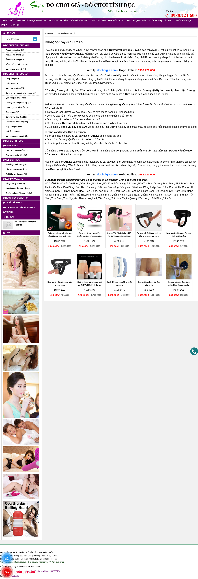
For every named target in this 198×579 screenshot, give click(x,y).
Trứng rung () (12, 112)
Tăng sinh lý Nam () (15, 184)
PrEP (4, 25)
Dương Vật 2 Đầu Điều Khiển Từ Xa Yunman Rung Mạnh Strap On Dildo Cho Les (119, 236)
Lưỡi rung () (11, 83)
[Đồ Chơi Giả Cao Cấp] (16, 9)
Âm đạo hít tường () (15, 55)
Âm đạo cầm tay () (14, 50)
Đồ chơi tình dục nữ (55, 20)
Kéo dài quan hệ (136, 20)
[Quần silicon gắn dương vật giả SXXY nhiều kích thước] (89, 266)
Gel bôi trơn (115, 20)
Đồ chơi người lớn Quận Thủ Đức (25, 223)
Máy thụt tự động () (14, 88)
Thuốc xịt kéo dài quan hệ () (18, 193)
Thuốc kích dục (183, 20)
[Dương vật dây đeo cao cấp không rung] (59, 266)
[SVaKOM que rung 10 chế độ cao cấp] (119, 266)
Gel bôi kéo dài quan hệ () (17, 188)
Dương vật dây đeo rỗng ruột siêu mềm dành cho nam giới (178, 285)
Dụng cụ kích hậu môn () (17, 107)
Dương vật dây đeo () (16, 117)
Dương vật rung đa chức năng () (20, 93)
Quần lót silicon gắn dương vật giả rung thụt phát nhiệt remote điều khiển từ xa (59, 236)
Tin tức (9, 212)
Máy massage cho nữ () (16, 136)
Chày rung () (12, 79)
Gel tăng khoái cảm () (15, 165)
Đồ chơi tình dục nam (29, 20)
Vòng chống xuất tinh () (16, 64)
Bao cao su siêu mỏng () (17, 150)
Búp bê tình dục (79, 20)
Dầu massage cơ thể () (16, 169)
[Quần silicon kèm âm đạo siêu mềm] (149, 266)
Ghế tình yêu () (12, 131)
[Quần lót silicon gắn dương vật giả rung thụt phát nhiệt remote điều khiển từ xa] (59, 218)
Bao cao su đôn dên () (16, 155)
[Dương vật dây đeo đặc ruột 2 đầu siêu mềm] (179, 218)
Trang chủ (7, 20)
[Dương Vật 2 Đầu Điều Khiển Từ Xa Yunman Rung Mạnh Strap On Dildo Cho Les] (119, 218)
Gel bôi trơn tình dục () (16, 174)
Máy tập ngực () (13, 127)
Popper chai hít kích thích (20, 207)
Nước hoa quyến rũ (159, 20)
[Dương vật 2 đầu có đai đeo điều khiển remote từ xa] (149, 218)
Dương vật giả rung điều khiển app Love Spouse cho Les (89, 236)
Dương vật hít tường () (16, 122)
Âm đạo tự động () (14, 60)
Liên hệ (15, 25)
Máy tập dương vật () (15, 69)
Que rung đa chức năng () (17, 98)
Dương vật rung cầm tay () (18, 103)
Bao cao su (98, 20)
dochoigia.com (107, 70)
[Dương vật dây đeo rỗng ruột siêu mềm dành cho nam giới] (179, 266)
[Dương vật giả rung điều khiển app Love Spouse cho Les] (89, 218)
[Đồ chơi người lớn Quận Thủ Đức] (8, 225)
